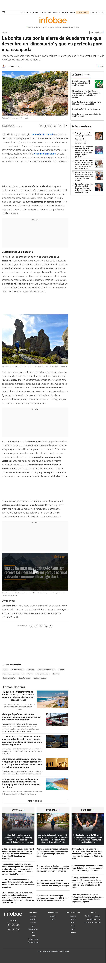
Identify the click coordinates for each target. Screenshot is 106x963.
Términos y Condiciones (92, 916)
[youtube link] (8, 929)
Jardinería (58, 27)
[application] (35, 572)
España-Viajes (24, 678)
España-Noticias (40, 678)
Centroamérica (33, 939)
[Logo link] (53, 20)
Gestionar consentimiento (92, 922)
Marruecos (66, 27)
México (72, 12)
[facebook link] (8, 924)
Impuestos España (48, 27)
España (65, 12)
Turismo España (9, 678)
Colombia (56, 12)
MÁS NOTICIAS (35, 801)
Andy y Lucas (75, 27)
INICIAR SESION (97, 12)
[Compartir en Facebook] (46, 126)
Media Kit (73, 932)
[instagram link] (17, 924)
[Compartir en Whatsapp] (41, 126)
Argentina (34, 12)
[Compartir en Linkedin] (55, 126)
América (33, 916)
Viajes (4, 32)
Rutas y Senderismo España (13, 674)
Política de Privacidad (93, 919)
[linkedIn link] (17, 929)
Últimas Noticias (33, 942)
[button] (4, 12)
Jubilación (37, 27)
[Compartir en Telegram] (60, 126)
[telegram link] (13, 929)
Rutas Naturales (17, 670)
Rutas (5, 670)
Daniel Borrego (15, 66)
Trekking (31, 670)
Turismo (56, 674)
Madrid (61, 670)
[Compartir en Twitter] (50, 126)
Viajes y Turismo (43, 674)
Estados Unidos (45, 12)
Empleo (53, 919)
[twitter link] (13, 924)
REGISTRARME (82, 12)
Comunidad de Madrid (46, 670)
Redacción (53, 916)
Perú (33, 936)
